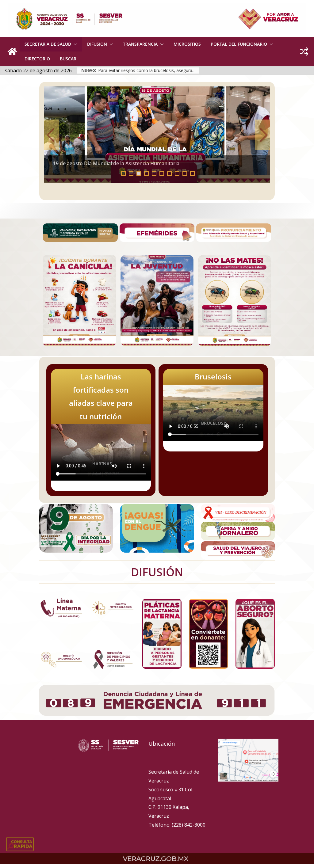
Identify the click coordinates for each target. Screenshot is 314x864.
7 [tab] (169, 173)
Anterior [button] (51, 135)
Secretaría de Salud (48, 44)
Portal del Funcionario (239, 44)
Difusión (97, 44)
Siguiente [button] (262, 135)
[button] (74, 44)
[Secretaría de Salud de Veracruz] (12, 51)
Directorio (37, 59)
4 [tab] (146, 173)
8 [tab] (177, 173)
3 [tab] (138, 173)
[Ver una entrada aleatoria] (304, 51)
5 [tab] (154, 173)
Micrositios (187, 44)
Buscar (68, 59)
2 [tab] (131, 173)
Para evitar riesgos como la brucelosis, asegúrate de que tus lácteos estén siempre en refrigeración (148, 70)
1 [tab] (123, 173)
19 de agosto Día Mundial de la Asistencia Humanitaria (116, 163)
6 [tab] (161, 173)
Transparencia (140, 44)
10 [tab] (194, 174)
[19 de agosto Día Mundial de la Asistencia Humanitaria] (157, 134)
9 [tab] (184, 173)
